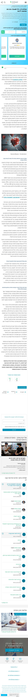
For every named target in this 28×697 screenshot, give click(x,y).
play (2, 67)
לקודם (27, 456)
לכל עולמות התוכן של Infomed (9, 632)
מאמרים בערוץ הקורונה (16, 5)
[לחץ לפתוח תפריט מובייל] (25, 2)
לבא (0, 456)
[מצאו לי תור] (3, 32)
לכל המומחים (14, 63)
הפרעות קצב (16, 197)
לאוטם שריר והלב (8, 197)
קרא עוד (23, 25)
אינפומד (25, 5)
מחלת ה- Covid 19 (17, 79)
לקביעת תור (17, 56)
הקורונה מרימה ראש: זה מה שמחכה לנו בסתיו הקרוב (17, 459)
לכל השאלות (5, 602)
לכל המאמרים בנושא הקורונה (8, 473)
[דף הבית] (14, 2)
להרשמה (14, 430)
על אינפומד (13, 667)
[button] (5, 2)
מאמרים (22, 5)
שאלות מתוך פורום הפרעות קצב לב (16, 479)
